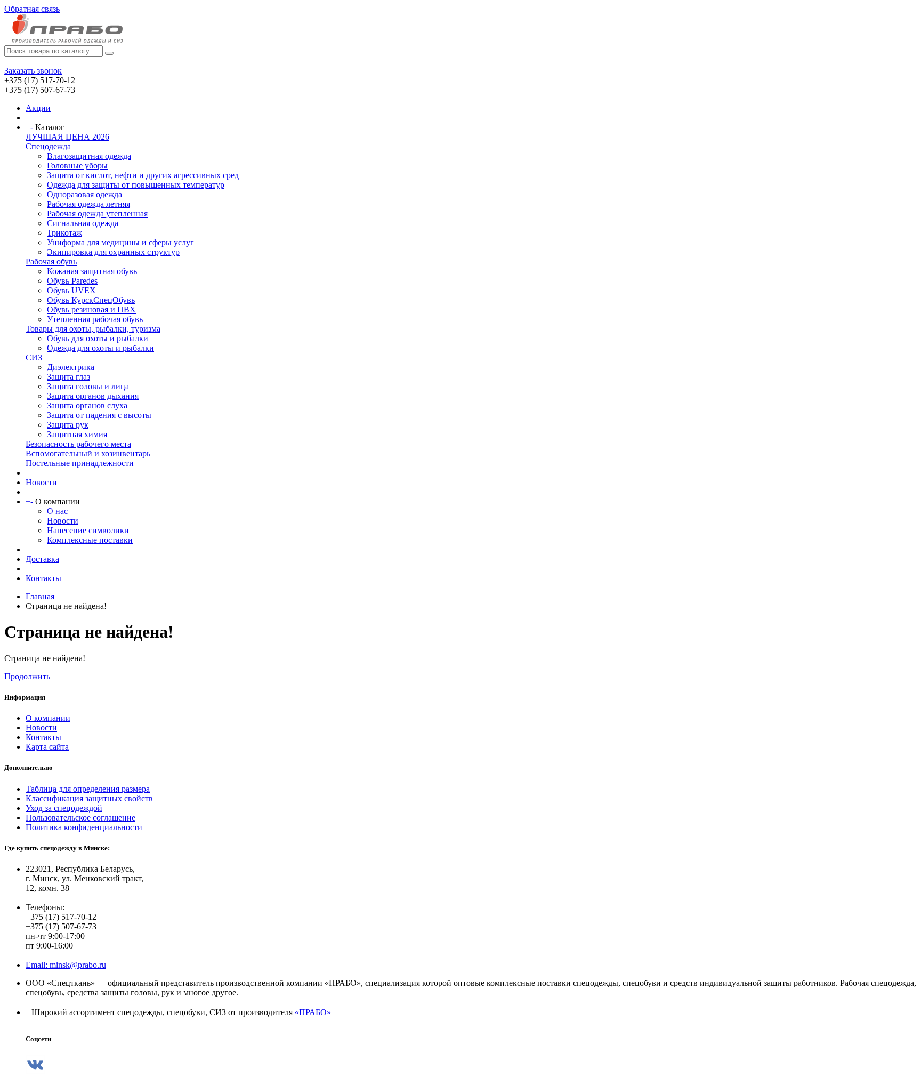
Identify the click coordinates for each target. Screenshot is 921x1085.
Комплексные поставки (90, 539)
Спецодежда (48, 146)
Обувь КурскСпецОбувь (91, 299)
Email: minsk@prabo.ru (66, 964)
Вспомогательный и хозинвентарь (88, 453)
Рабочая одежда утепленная (97, 213)
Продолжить (27, 676)
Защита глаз (68, 376)
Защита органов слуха (87, 405)
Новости (41, 482)
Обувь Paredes (72, 280)
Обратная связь (32, 8)
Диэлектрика (70, 367)
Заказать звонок (33, 70)
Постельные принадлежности (80, 463)
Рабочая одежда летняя (88, 203)
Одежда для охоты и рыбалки (100, 347)
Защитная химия (77, 434)
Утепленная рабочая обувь (95, 319)
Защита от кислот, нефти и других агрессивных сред (143, 175)
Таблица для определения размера (88, 788)
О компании (48, 717)
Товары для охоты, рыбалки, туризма (93, 328)
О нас (57, 511)
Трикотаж (64, 232)
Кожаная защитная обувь (92, 271)
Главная (40, 596)
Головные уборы (77, 165)
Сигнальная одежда (82, 223)
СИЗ (34, 357)
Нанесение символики (88, 530)
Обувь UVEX (71, 290)
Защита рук (67, 424)
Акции (38, 107)
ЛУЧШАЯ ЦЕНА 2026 (67, 136)
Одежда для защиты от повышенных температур (135, 184)
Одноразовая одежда (84, 194)
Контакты (43, 578)
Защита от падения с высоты (99, 415)
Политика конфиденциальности (84, 827)
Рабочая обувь (51, 261)
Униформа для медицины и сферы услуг (120, 242)
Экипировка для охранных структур (113, 251)
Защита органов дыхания (93, 395)
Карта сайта (47, 746)
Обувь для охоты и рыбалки (97, 338)
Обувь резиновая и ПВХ (91, 309)
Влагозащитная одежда (89, 155)
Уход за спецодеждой (64, 808)
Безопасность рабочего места (78, 443)
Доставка (42, 559)
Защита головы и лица (88, 386)
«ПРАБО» (313, 1012)
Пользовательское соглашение (80, 817)
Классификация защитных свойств (89, 798)
